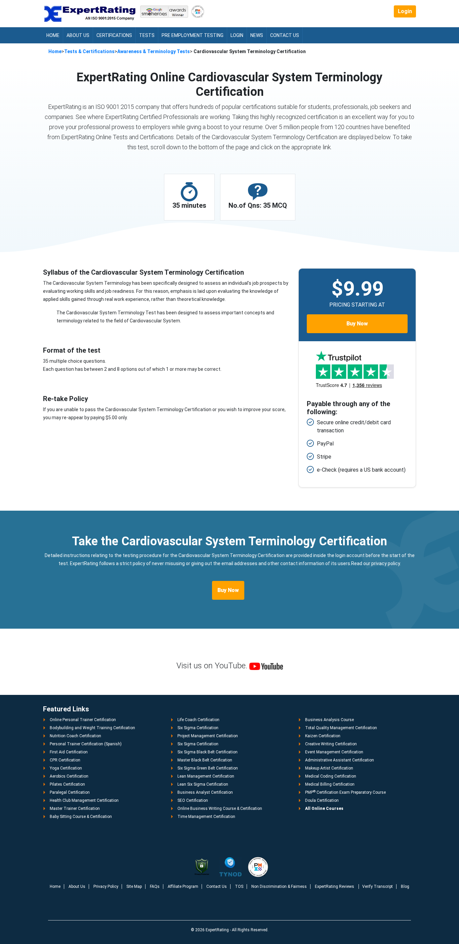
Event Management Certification (334, 752)
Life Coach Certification (198, 719)
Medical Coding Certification (330, 776)
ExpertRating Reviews (335, 886)
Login (405, 11)
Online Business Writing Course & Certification (219, 808)
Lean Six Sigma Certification (202, 784)
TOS (239, 886)
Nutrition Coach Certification (75, 736)
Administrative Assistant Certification (339, 760)
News (256, 35)
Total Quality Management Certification (341, 727)
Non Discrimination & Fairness (279, 886)
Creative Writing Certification (331, 744)
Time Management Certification (206, 816)
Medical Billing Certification (329, 784)
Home (52, 35)
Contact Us (284, 35)
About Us (78, 35)
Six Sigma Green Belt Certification (207, 768)
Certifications (114, 35)
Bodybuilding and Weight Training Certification (92, 727)
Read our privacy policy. (376, 563)
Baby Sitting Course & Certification (81, 816)
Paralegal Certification (70, 792)
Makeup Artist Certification (329, 768)
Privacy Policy (105, 886)
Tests (147, 35)
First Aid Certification (69, 752)
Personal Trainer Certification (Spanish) (86, 744)
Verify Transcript (377, 886)
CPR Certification (65, 760)
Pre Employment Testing (192, 35)
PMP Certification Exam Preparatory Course (345, 792)
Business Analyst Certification (205, 792)
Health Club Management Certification (84, 800)
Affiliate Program (183, 886)
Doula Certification (322, 800)
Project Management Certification (207, 736)
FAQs (155, 886)
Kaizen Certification (322, 736)
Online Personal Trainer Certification (83, 719)
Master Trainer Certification (75, 808)
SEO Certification (192, 800)
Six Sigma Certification (197, 727)
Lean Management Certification (205, 776)
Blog (405, 886)
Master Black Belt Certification (204, 760)
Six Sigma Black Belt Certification (207, 752)
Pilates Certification (67, 784)
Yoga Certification (66, 768)
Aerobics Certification (69, 776)
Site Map (134, 886)
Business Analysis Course (329, 719)
